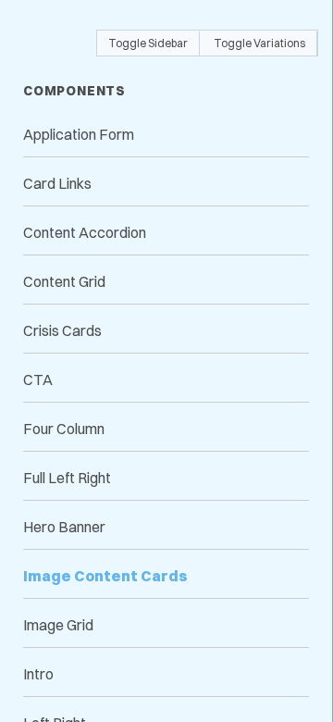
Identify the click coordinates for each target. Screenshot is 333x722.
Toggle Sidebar (148, 43)
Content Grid (64, 281)
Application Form (78, 134)
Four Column (64, 428)
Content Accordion (84, 232)
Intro (38, 674)
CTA (38, 379)
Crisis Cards (62, 330)
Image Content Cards (105, 575)
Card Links (57, 183)
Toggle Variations (259, 43)
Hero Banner (64, 526)
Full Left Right (67, 477)
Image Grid (58, 625)
